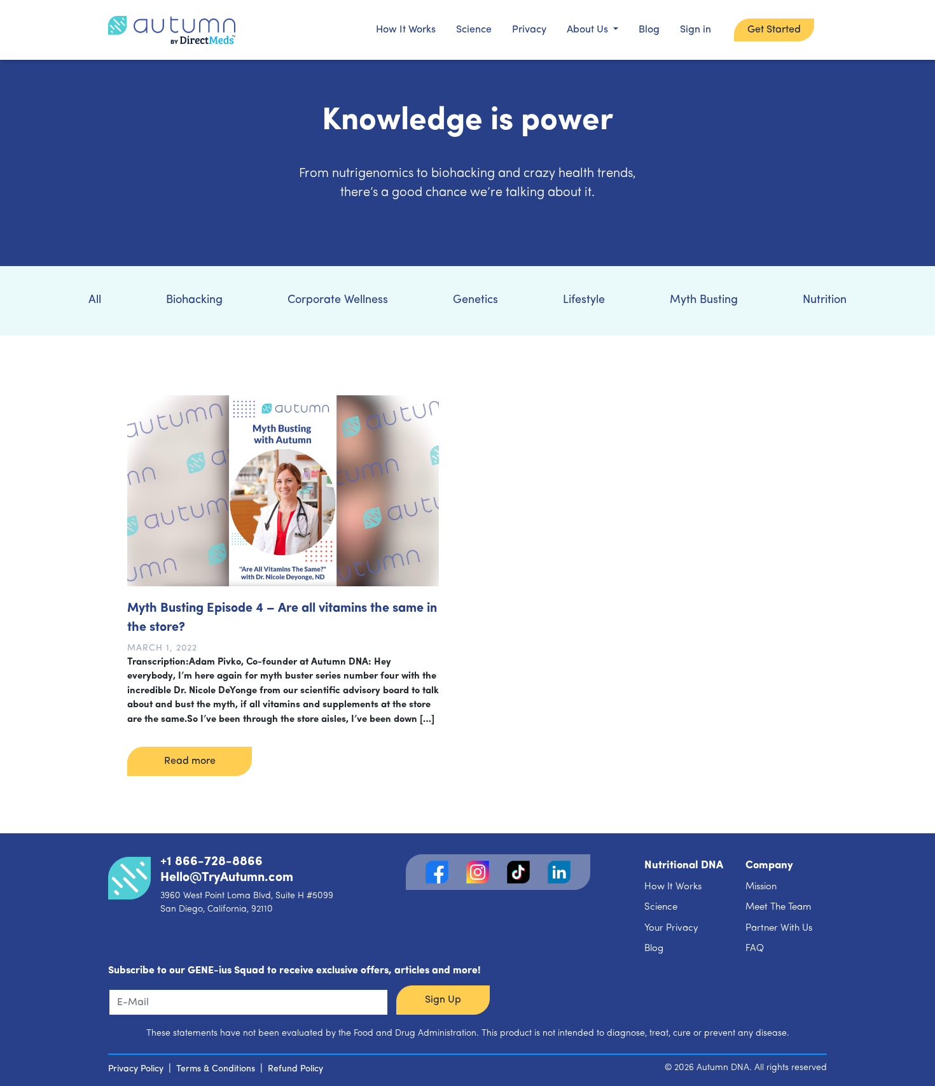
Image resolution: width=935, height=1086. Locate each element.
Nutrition (825, 300)
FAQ (754, 949)
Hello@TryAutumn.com (226, 877)
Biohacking (194, 300)
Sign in (695, 30)
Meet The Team (778, 907)
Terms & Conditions (215, 1069)
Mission (761, 887)
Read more (190, 761)
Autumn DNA (722, 1068)
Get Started (774, 30)
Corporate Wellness (337, 300)
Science (474, 30)
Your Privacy (671, 928)
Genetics (475, 300)
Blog (649, 30)
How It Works (406, 30)
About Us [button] (589, 30)
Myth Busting (704, 300)
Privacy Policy (135, 1069)
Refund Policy (295, 1069)
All (94, 300)
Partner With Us (778, 928)
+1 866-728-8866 (211, 862)
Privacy (529, 30)
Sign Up (443, 1000)
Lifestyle (584, 300)
